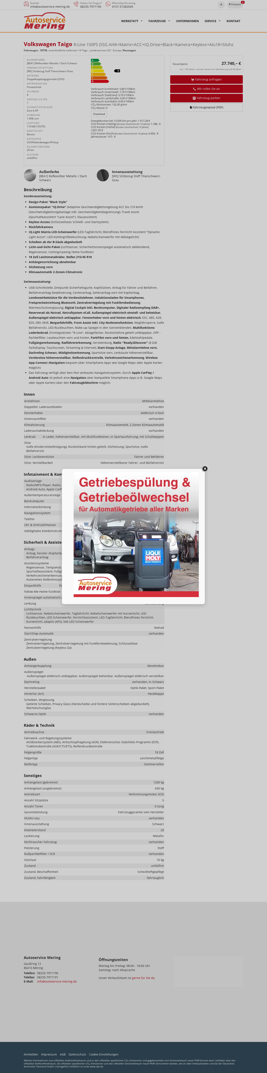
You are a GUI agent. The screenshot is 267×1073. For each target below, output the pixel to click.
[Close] (205, 469)
